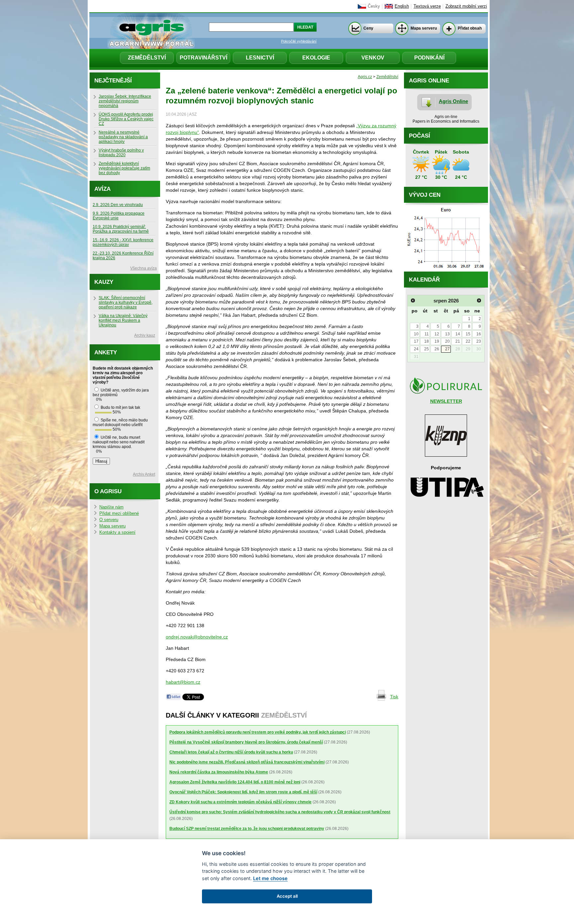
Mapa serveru (424, 28)
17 (416, 341)
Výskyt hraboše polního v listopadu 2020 (121, 152)
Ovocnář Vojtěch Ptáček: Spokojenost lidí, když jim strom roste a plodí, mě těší (243, 792)
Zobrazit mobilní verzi (466, 6)
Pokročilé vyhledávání (299, 41)
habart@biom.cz (183, 682)
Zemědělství (147, 57)
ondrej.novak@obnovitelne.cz (197, 636)
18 (426, 341)
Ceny (368, 28)
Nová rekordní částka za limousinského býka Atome (218, 772)
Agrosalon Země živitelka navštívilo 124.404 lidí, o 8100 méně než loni (234, 782)
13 (447, 334)
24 (416, 349)
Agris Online (453, 101)
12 (436, 334)
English (402, 6)
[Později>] (479, 300)
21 (457, 341)
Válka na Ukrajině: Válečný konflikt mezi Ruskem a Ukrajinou (123, 320)
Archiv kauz (144, 335)
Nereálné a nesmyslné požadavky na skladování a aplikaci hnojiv (123, 137)
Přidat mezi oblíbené (119, 513)
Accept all (287, 896)
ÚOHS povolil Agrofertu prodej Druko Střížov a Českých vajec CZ (126, 119)
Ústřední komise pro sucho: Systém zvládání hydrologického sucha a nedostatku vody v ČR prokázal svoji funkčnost (279, 812)
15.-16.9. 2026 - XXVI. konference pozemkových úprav (123, 242)
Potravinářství (203, 57)
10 (416, 334)
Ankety (105, 352)
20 (447, 341)
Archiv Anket (144, 474)
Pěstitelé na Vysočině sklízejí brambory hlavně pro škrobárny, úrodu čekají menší (246, 742)
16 (478, 334)
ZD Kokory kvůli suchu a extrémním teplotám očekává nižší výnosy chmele (240, 802)
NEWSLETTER (446, 401)
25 (426, 349)
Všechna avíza (143, 268)
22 (468, 341)
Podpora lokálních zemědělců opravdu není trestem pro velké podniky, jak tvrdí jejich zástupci (257, 732)
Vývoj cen (424, 195)
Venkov (372, 57)
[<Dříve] (413, 300)
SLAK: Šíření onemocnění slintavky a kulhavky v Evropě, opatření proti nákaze (125, 302)
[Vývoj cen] (446, 270)
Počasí (419, 136)
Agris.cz (365, 76)
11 (427, 334)
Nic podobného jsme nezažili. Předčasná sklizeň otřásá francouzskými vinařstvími (247, 762)
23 (478, 341)
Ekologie (316, 57)
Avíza (102, 189)
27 (447, 349)
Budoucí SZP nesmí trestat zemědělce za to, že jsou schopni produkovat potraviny (246, 828)
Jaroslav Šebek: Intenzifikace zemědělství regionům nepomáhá (125, 101)
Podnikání (429, 57)
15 (468, 334)
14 (457, 334)
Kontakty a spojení (117, 532)
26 (436, 349)
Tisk (394, 696)
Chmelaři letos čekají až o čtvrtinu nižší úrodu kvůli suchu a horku (231, 752)
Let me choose (270, 878)
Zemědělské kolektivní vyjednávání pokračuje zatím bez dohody (124, 168)
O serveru (108, 519)
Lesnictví (260, 57)
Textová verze (427, 6)
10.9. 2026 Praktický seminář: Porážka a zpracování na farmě (121, 229)
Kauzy (103, 282)
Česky (374, 6)
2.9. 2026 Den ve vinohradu (118, 204)
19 (436, 341)
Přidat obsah (470, 28)
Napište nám (111, 507)
